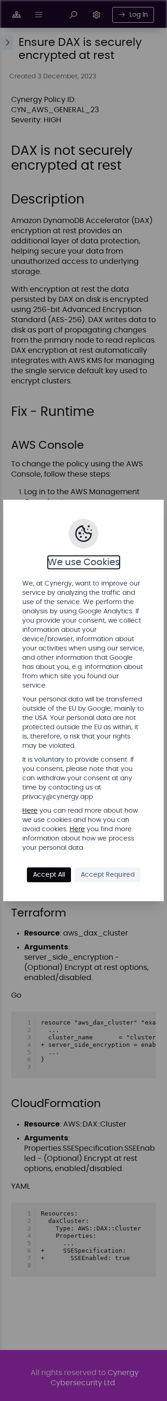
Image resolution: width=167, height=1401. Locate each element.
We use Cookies (84, 562)
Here (30, 811)
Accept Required (108, 875)
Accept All (49, 875)
